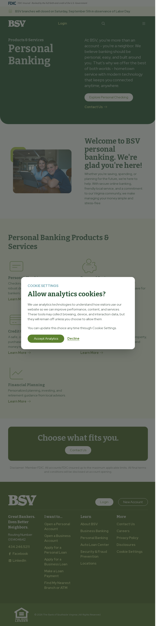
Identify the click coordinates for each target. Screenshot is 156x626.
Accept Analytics (46, 338)
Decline (73, 338)
